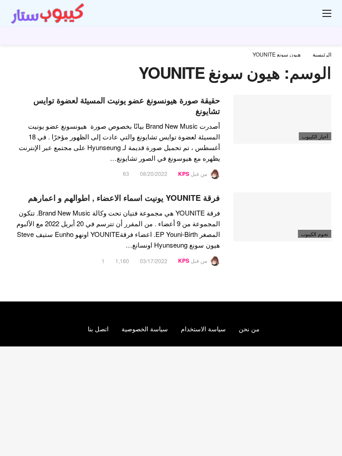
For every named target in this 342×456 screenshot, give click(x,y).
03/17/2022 (153, 261)
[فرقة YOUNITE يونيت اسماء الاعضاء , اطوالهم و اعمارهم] (282, 216)
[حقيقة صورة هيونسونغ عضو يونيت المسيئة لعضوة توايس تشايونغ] (282, 119)
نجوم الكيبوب (314, 233)
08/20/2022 (153, 173)
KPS (183, 174)
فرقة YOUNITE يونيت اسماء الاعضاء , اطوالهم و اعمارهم (124, 198)
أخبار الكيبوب (315, 136)
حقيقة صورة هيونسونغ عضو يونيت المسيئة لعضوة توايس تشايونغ (126, 105)
